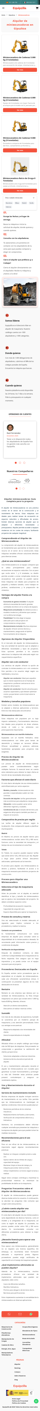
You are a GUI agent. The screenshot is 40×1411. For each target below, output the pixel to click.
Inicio (3, 15)
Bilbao (17, 203)
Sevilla (31, 203)
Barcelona (9, 203)
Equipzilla (19, 8)
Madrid (24, 203)
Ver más (20, 70)
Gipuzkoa (12, 15)
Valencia (8, 207)
